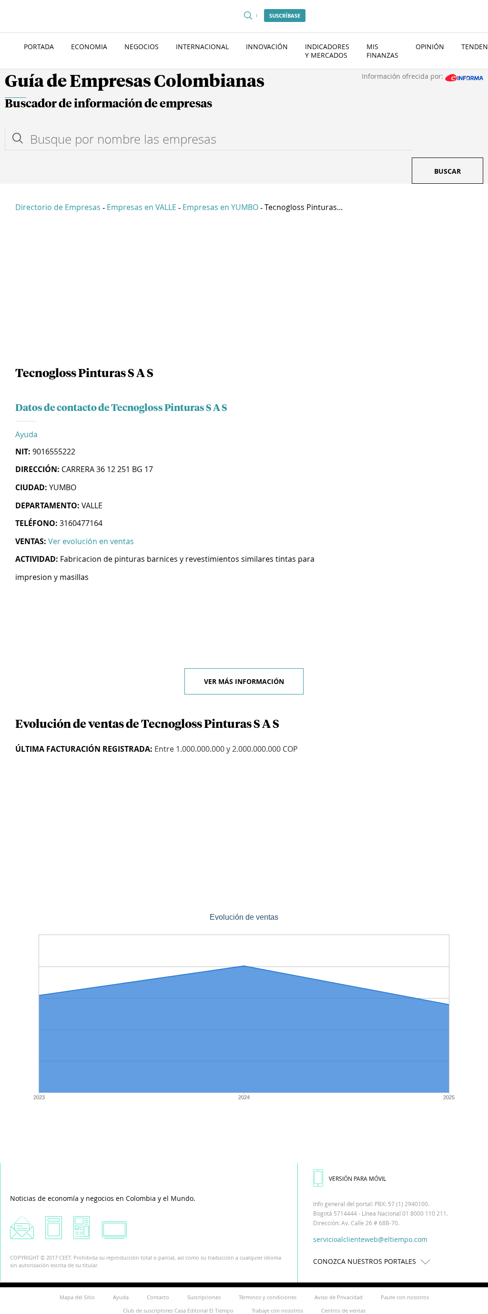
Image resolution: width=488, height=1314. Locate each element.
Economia (89, 46)
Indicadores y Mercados (327, 51)
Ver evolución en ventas (91, 541)
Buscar (447, 171)
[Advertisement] (244, 291)
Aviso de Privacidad (339, 1297)
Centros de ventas (343, 1310)
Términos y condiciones (267, 1297)
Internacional (202, 46)
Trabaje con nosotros (277, 1310)
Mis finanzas (382, 51)
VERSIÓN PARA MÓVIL (357, 1178)
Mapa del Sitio (77, 1297)
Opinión (430, 46)
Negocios (141, 46)
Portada (39, 46)
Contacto (158, 1297)
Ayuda (26, 434)
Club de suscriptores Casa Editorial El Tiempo (178, 1310)
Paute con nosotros (405, 1297)
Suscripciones (204, 1297)
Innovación (267, 46)
